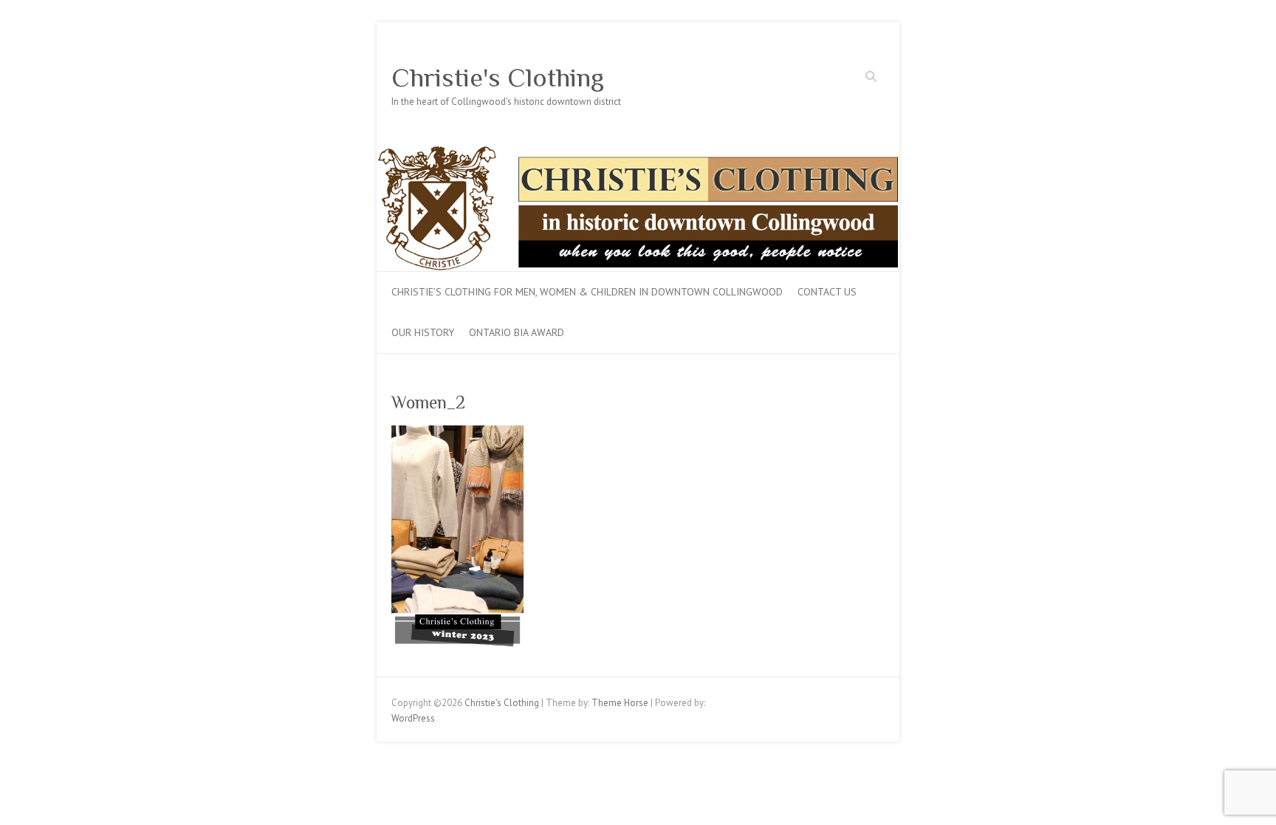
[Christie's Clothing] (638, 152)
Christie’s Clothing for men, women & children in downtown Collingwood (587, 291)
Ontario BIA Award (516, 332)
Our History (422, 332)
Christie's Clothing (497, 77)
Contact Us (827, 291)
